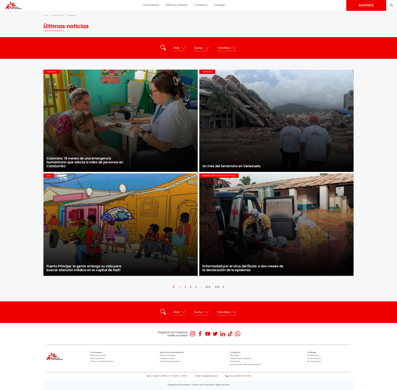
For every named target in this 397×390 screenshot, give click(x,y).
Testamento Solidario (241, 358)
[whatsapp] (237, 333)
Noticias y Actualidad (171, 352)
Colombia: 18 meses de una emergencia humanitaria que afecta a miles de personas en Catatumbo (85, 162)
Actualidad (58, 15)
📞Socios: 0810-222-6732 (238, 375)
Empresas (235, 361)
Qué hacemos (97, 358)
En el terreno (313, 355)
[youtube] (207, 333)
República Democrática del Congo (219, 175)
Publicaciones (167, 358)
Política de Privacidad (203, 384)
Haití (49, 175)
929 (207, 287)
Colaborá (235, 352)
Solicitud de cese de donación (245, 364)
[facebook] (200, 333)
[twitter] (215, 333)
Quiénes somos (98, 355)
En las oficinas (314, 358)
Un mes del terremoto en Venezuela (231, 166)
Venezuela (207, 71)
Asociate (234, 355)
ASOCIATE (366, 5)
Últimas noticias (168, 355)
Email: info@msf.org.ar (206, 375)
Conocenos (96, 352)
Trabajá (311, 352)
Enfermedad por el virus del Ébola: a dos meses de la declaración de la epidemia (242, 268)
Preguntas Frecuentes (179, 384)
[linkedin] (222, 333)
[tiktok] (230, 333)
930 (217, 287)
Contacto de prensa (170, 361)
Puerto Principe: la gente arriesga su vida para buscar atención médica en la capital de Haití (84, 268)
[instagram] (192, 333)
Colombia (51, 71)
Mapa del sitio (223, 384)
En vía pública (314, 361)
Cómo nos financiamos (102, 361)
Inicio (46, 15)
